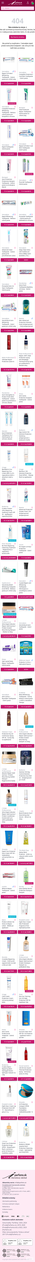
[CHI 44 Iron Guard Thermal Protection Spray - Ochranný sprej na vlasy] (26, 1053)
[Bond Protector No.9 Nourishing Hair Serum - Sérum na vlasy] (26, 796)
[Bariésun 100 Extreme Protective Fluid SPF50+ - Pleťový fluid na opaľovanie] (26, 455)
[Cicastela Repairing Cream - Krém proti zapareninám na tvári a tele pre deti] (9, 943)
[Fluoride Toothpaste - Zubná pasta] (26, 165)
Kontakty (5, 1212)
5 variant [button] (9, 1118)
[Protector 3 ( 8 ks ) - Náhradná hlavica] (26, 647)
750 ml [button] (9, 826)
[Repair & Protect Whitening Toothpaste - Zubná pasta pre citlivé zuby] (9, 60)
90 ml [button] (26, 826)
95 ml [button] (9, 370)
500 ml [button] (9, 785)
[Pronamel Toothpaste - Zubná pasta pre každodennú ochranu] (26, 203)
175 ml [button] (26, 370)
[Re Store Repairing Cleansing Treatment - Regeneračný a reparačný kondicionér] (9, 532)
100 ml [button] (26, 707)
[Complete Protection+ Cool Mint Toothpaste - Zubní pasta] (26, 60)
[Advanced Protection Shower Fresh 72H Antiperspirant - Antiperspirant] (26, 495)
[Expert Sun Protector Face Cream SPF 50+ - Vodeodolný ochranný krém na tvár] (9, 837)
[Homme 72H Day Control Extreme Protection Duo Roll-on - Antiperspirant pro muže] (26, 757)
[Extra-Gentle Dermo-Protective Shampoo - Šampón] (26, 875)
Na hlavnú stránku (17, 37)
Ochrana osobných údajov (10, 1204)
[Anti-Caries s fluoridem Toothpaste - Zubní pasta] (9, 681)
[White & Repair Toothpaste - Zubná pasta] (9, 875)
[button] (26, 260)
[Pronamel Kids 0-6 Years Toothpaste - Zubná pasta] (9, 271)
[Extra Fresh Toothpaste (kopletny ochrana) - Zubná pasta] (26, 271)
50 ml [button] (9, 295)
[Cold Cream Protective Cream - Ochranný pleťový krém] (9, 983)
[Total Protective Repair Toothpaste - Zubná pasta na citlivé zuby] (26, 95)
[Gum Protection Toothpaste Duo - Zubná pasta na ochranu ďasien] (9, 418)
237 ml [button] (26, 1079)
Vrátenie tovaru (7, 1209)
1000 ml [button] (26, 1157)
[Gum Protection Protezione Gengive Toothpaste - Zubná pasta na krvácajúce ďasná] (9, 165)
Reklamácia (6, 1207)
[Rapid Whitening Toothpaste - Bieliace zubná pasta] (9, 203)
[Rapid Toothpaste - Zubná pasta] (9, 132)
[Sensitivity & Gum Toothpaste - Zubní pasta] (26, 608)
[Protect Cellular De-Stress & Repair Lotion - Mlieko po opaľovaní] (9, 908)
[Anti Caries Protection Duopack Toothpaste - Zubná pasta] (26, 381)
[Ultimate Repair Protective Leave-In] (9, 342)
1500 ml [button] (26, 746)
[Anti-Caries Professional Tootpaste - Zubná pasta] (9, 1018)
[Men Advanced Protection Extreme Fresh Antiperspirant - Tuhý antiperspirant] (26, 307)
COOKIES (29, 1259)
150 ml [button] (26, 444)
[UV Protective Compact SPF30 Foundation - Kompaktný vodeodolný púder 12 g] (26, 1090)
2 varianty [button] (9, 483)
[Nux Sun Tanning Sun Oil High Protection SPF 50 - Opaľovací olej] (26, 983)
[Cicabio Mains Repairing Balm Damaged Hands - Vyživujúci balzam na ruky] (9, 1053)
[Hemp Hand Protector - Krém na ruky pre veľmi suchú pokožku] (26, 837)
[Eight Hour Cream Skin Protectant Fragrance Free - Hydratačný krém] (26, 908)
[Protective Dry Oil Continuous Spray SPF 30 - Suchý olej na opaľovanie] (9, 718)
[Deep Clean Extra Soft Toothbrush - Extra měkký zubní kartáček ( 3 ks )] (26, 236)
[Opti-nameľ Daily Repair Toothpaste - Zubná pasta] (9, 647)
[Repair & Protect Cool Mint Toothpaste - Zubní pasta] (26, 132)
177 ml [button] (9, 746)
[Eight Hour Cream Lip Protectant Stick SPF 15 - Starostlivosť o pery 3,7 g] (9, 1090)
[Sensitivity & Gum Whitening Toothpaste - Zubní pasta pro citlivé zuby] (9, 307)
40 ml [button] (9, 520)
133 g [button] (9, 597)
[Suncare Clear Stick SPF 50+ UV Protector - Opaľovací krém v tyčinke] (26, 1018)
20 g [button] (26, 1042)
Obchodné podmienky (9, 1201)
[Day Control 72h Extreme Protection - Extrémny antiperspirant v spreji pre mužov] (26, 418)
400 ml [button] (26, 897)
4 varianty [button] (26, 1118)
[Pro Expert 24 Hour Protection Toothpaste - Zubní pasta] (26, 532)
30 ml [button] (9, 1157)
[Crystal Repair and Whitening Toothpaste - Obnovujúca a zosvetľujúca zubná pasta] (26, 569)
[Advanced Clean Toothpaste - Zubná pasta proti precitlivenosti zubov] (9, 236)
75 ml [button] (9, 83)
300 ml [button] (26, 971)
